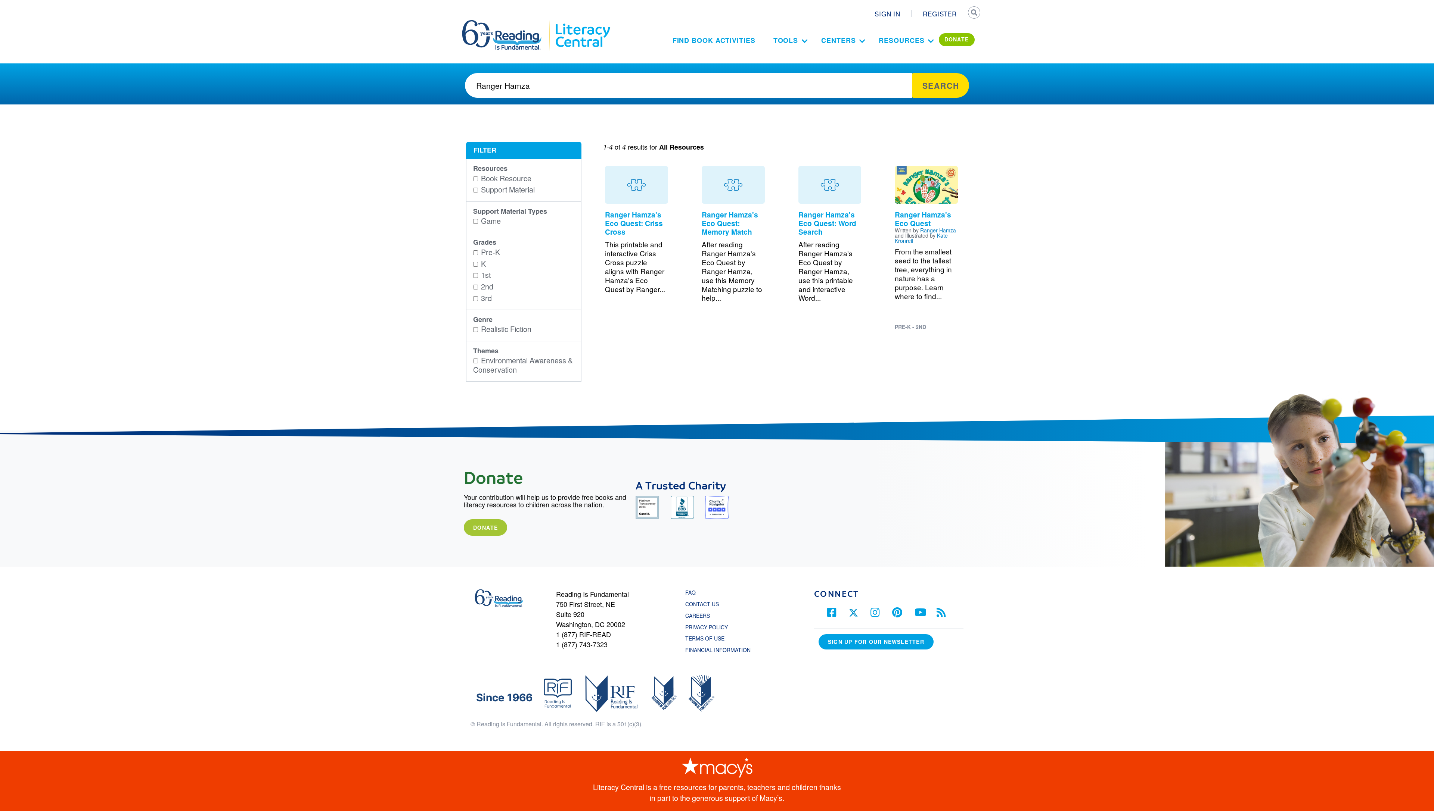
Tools (785, 40)
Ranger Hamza (938, 230)
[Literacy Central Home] (582, 23)
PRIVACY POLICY (706, 627)
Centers (838, 40)
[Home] (507, 23)
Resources (901, 40)
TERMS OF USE (708, 638)
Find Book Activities (714, 40)
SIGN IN (887, 13)
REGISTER (940, 13)
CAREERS (697, 615)
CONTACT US (704, 604)
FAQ (690, 592)
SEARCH (973, 13)
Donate (485, 527)
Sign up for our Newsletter (876, 641)
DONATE (956, 39)
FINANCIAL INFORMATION (718, 650)
